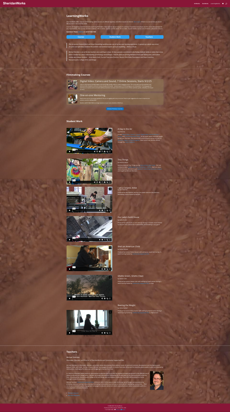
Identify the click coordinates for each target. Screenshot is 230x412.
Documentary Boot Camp (132, 136)
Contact (117, 409)
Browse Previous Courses (115, 109)
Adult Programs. (130, 142)
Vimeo (123, 409)
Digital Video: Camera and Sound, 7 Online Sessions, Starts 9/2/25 (116, 81)
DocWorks (205, 3)
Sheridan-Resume (73, 393)
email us (80, 32)
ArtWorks (197, 3)
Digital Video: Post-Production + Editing (139, 167)
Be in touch (137, 22)
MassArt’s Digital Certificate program (129, 140)
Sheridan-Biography (74, 395)
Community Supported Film (141, 254)
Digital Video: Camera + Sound (131, 134)
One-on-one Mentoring (92, 95)
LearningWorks (215, 3)
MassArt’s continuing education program (149, 169)
